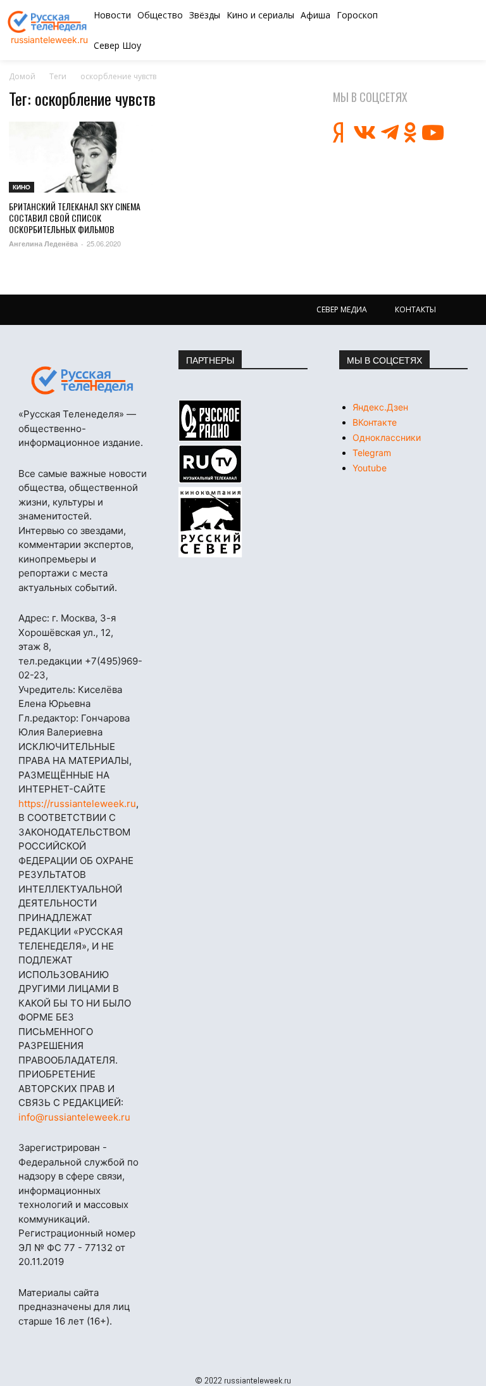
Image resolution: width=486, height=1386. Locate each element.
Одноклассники (386, 437)
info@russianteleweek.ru (74, 1117)
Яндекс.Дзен (380, 407)
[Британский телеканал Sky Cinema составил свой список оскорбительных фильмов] (81, 157)
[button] (438, 30)
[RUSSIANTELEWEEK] (49, 22)
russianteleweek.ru (49, 39)
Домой (22, 76)
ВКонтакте (374, 422)
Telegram (371, 452)
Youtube (369, 467)
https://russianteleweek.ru (77, 804)
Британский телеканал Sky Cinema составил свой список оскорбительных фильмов (74, 218)
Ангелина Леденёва (43, 243)
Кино (21, 186)
